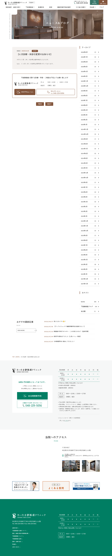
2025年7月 (84, 100)
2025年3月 (84, 115)
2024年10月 (84, 134)
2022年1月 (84, 274)
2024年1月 (84, 168)
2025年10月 (84, 86)
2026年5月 (84, 66)
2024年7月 (84, 148)
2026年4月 (84, 71)
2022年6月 (84, 250)
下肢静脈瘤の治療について (19, 530)
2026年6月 (84, 62)
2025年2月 (84, 119)
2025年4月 (84, 110)
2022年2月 (84, 269)
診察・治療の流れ (16, 541)
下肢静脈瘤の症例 (16, 539)
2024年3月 (84, 163)
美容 (50, 7)
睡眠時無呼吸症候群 (64, 7)
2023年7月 (84, 187)
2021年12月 (84, 279)
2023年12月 (84, 173)
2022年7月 (84, 245)
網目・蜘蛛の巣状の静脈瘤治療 (20, 533)
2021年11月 (84, 284)
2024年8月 (84, 144)
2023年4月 (84, 202)
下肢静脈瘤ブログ (87, 306)
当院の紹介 (15, 528)
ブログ (101, 7)
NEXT (49, 104)
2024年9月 (84, 139)
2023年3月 (84, 206)
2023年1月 (84, 216)
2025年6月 (84, 105)
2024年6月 (84, 153)
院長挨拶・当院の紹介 (13, 7)
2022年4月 (84, 259)
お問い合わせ (15, 547)
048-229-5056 (82, 3)
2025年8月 (84, 95)
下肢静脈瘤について (17, 536)
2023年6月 (84, 192)
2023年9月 (84, 182)
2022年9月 (84, 235)
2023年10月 (84, 177)
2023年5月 (84, 197)
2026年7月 (84, 57)
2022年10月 (84, 230)
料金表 (92, 7)
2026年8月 (84, 52)
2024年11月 (84, 129)
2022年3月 (84, 264)
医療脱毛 (41, 7)
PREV (40, 104)
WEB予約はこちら (27, 92)
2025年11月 (84, 81)
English (31, 2)
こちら (66, 420)
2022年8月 (84, 240)
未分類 (83, 311)
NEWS (35, 51)
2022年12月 (84, 221)
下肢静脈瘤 (29, 7)
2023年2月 (84, 211)
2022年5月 (84, 255)
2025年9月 (84, 91)
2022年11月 (84, 226)
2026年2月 (84, 76)
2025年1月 (84, 124)
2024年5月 (84, 158)
